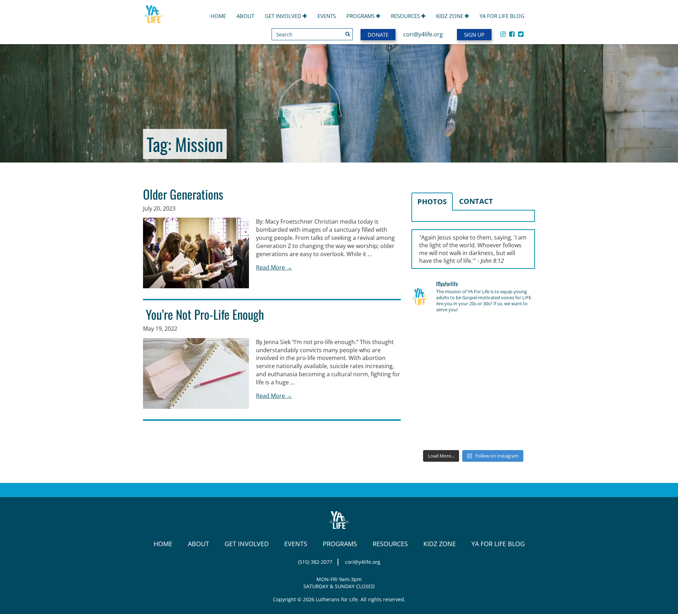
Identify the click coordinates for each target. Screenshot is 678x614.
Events (326, 15)
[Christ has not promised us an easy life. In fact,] (430, 383)
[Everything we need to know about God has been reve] (515, 408)
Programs (361, 15)
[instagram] (503, 34)
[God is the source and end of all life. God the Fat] (473, 332)
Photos (432, 201)
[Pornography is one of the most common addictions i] (473, 433)
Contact (476, 201)
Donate (378, 34)
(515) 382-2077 (315, 562)
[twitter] (520, 34)
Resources (406, 15)
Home (218, 15)
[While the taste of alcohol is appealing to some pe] (515, 383)
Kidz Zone (450, 15)
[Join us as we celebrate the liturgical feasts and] (473, 357)
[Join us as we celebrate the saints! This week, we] (430, 408)
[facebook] (512, 34)
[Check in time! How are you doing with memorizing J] (473, 408)
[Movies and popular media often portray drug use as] (430, 357)
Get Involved (284, 15)
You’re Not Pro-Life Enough (203, 314)
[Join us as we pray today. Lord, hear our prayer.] (515, 332)
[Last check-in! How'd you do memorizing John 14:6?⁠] (430, 332)
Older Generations (183, 194)
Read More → (274, 267)
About (245, 15)
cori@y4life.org (423, 34)
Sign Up (474, 34)
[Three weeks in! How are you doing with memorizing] (515, 357)
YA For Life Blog (502, 15)
